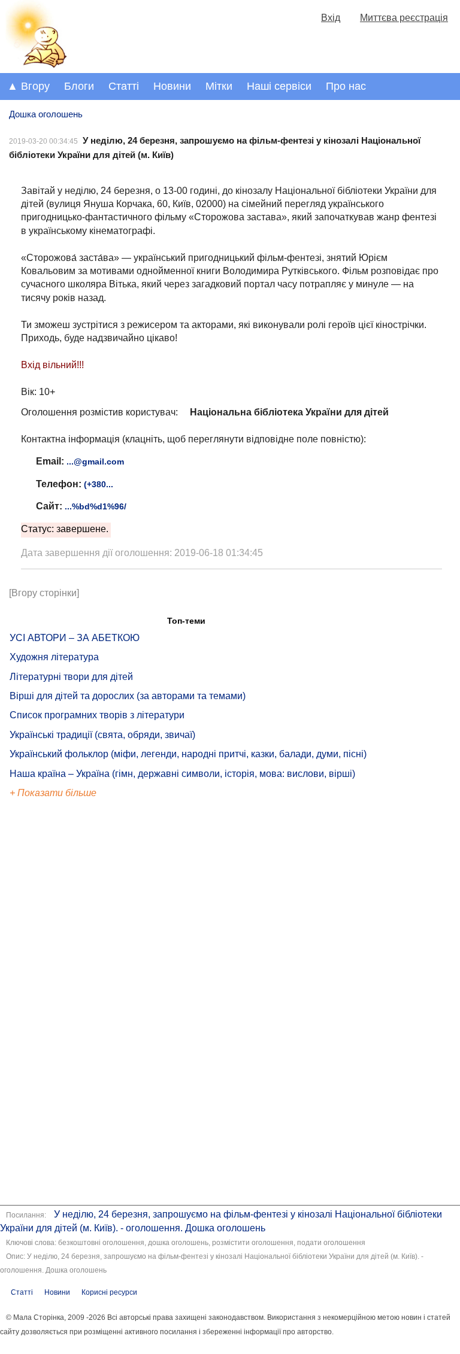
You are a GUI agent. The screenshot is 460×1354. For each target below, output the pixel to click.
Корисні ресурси (109, 1292)
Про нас (346, 86)
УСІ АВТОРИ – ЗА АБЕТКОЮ (75, 638)
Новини (172, 86)
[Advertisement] (65, 1003)
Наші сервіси (279, 86)
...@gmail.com (95, 461)
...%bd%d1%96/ (95, 506)
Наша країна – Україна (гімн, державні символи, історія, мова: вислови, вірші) (182, 774)
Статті (123, 86)
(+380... (98, 484)
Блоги (79, 86)
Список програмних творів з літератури (97, 715)
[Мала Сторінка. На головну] (34, 65)
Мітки (218, 86)
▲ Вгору (28, 86)
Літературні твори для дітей (71, 677)
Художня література (54, 657)
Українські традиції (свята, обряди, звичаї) (102, 735)
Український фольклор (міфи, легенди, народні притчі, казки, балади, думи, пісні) (188, 754)
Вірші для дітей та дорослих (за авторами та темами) (128, 696)
